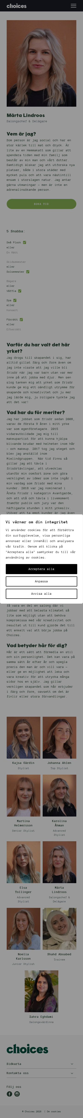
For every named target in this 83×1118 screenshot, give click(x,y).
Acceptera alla (41, 569)
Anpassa (41, 581)
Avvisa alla (41, 593)
